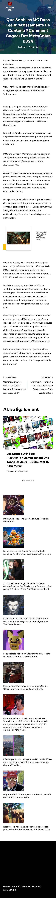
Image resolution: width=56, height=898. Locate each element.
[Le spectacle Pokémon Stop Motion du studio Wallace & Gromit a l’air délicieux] (28, 640)
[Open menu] (50, 6)
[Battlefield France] (9, 6)
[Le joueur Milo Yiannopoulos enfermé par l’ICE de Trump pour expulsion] (28, 781)
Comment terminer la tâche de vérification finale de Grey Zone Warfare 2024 (42, 385)
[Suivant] (49, 447)
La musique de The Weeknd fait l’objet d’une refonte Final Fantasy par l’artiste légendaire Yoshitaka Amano (26, 621)
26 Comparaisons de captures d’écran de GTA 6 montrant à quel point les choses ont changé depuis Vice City (27, 762)
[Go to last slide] (7, 447)
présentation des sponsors (20, 136)
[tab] (22, 480)
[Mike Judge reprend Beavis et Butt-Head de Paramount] (28, 505)
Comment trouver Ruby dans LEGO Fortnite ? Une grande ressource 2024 (14, 385)
